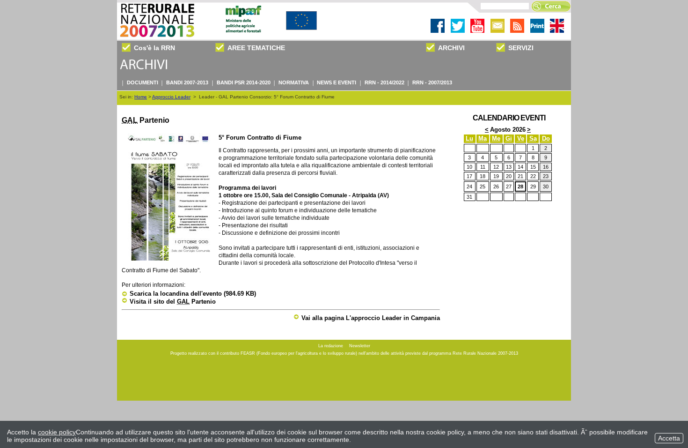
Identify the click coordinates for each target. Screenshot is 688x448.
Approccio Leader (171, 96)
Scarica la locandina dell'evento (193, 293)
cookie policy (57, 432)
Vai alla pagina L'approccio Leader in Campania (370, 317)
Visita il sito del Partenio (173, 301)
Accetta (669, 438)
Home (140, 96)
